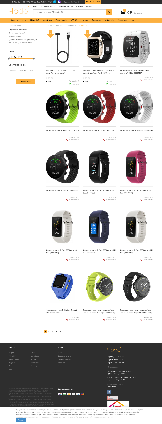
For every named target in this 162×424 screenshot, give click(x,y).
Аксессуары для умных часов (20, 43)
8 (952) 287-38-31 (45, 2)
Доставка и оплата (48, 6)
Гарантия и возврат (65, 6)
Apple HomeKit (61, 20)
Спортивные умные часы (18, 30)
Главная (49, 25)
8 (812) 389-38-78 (32, 2)
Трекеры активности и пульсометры (23, 40)
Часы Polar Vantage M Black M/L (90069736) (62, 190)
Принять (21, 420)
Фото (133, 20)
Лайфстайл (109, 20)
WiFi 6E (74, 20)
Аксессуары (122, 20)
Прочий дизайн (15, 36)
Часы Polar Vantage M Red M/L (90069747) (98, 130)
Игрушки (84, 20)
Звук (24, 20)
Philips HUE (34, 20)
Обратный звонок (93, 2)
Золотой (13, 70)
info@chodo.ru (112, 387)
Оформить (138, 13)
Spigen (22, 70)
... (64, 331)
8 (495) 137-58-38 (18, 2)
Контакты (79, 6)
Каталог (89, 6)
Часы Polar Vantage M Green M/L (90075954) (62, 130)
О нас (35, 6)
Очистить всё (25, 81)
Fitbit (30, 70)
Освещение (96, 20)
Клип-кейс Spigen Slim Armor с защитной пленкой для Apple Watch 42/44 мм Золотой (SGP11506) (98, 73)
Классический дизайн (17, 33)
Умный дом (47, 20)
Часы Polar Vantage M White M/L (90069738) (136, 130)
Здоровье (14, 20)
